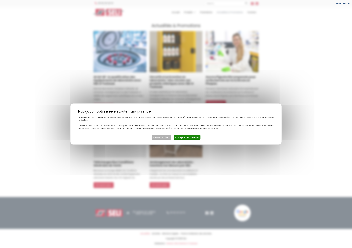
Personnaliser (161, 137)
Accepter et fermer (187, 137)
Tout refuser (343, 3)
